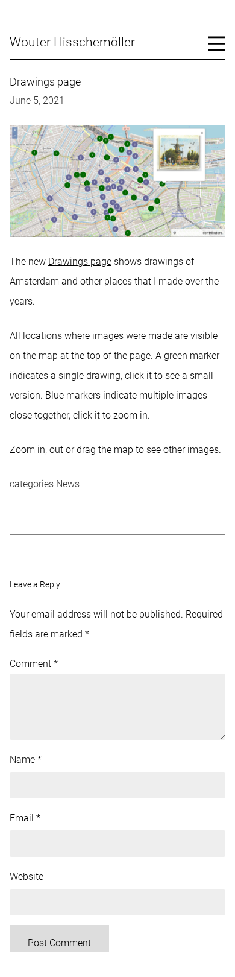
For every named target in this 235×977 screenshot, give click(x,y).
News (68, 484)
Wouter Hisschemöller (72, 42)
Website (26, 876)
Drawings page (79, 261)
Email (25, 818)
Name (26, 759)
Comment (34, 663)
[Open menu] (216, 42)
